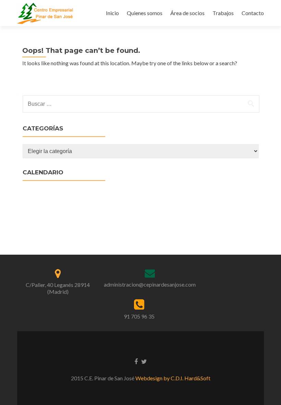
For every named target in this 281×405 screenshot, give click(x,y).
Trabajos (223, 13)
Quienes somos (144, 13)
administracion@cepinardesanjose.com (150, 284)
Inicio (112, 13)
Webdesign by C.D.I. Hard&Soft (172, 378)
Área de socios (187, 13)
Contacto (253, 13)
